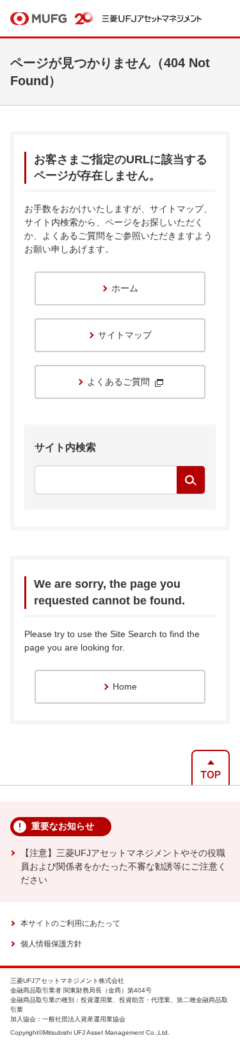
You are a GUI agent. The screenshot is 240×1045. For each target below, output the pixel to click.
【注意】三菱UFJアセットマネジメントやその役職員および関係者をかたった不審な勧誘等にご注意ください (123, 866)
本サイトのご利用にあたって (70, 923)
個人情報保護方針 (51, 943)
